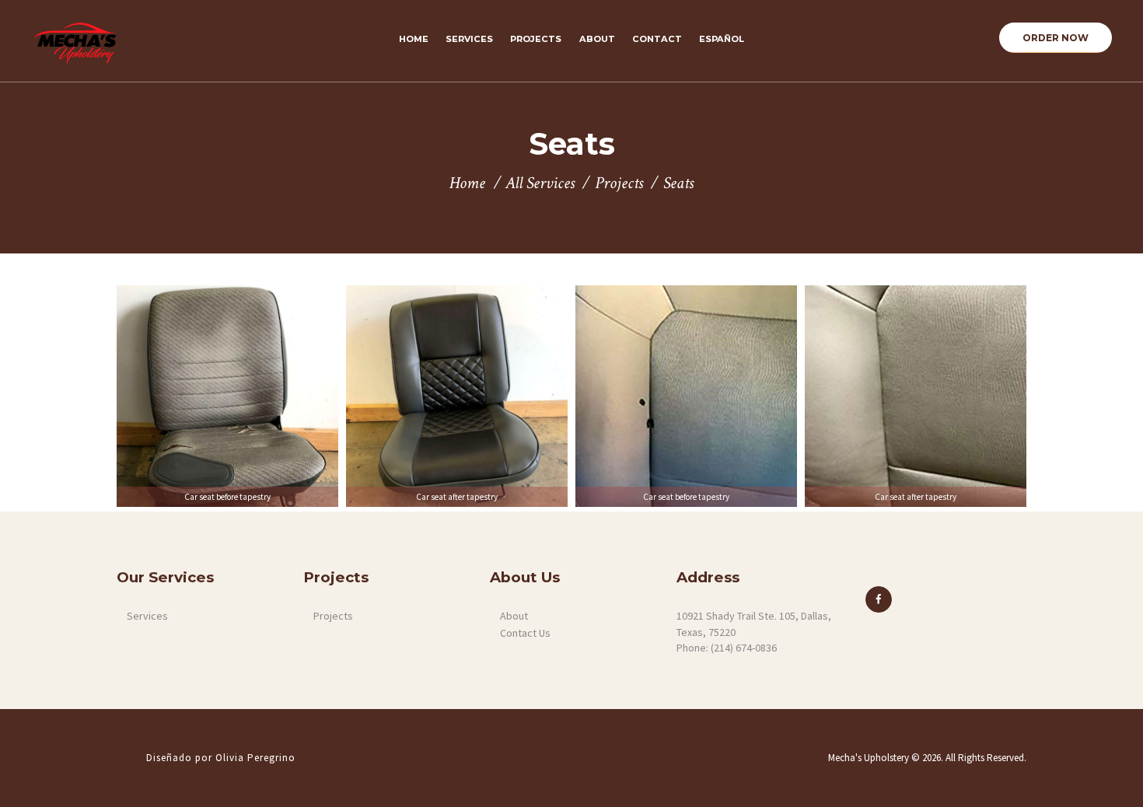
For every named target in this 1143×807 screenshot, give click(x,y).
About (514, 616)
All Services (540, 183)
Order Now (1055, 38)
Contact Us (525, 633)
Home (467, 184)
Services (147, 616)
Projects (619, 184)
